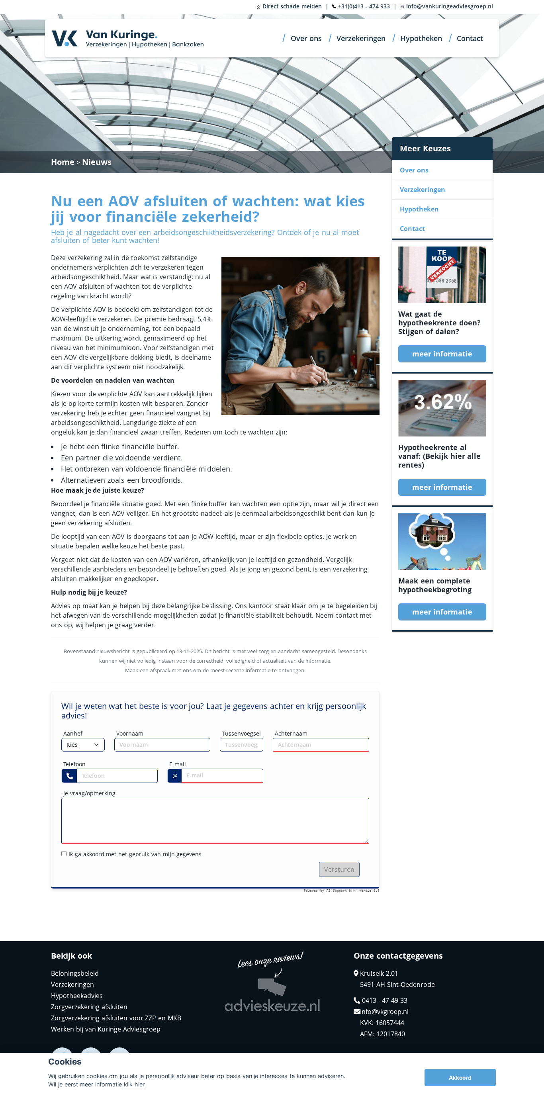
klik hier (134, 1084)
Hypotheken (421, 38)
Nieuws (97, 162)
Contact (470, 38)
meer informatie (442, 353)
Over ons (306, 38)
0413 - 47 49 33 (383, 1000)
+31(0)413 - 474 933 (364, 6)
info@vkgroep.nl (384, 1011)
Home (62, 162)
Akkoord (460, 1078)
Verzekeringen (361, 38)
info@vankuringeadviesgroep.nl (448, 6)
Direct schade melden (291, 6)
